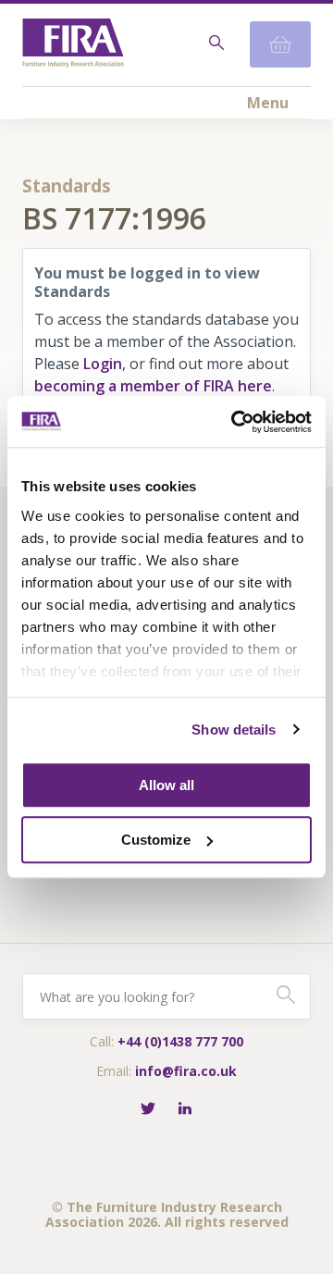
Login (102, 363)
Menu (268, 103)
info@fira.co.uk (186, 1071)
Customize (156, 839)
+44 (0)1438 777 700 (180, 1041)
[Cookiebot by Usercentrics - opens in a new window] (235, 422)
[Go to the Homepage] (73, 45)
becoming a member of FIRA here (153, 386)
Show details (233, 729)
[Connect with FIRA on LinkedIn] (185, 1110)
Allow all (166, 785)
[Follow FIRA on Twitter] (148, 1110)
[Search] (214, 44)
